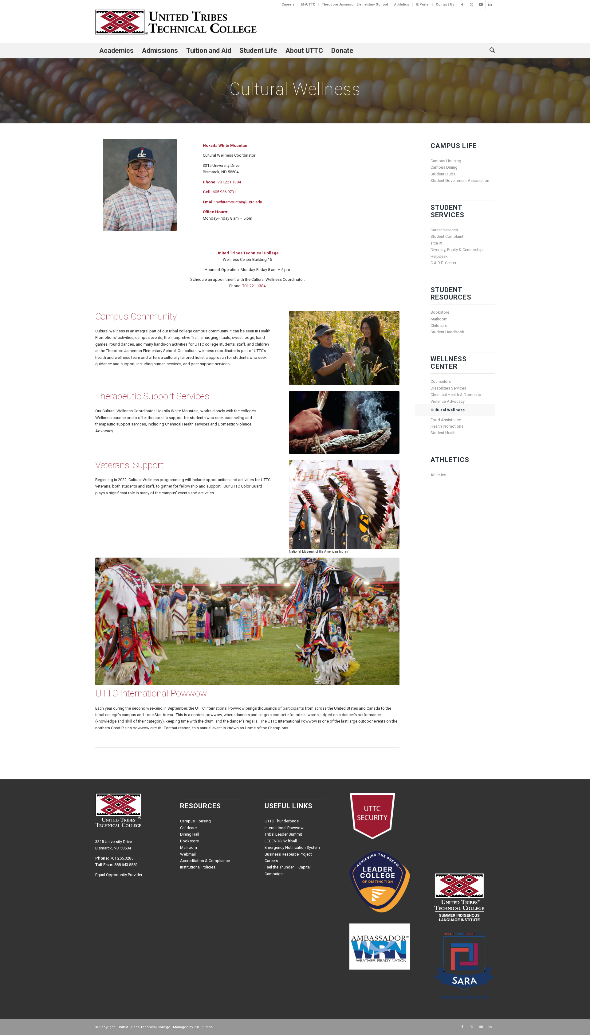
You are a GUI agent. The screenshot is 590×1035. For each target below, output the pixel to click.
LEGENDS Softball (281, 841)
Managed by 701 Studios (193, 1027)
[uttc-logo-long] (176, 23)
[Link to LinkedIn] (490, 4)
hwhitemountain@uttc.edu (239, 202)
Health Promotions (447, 426)
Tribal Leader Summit (283, 834)
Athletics (401, 4)
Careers (288, 4)
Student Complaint (447, 236)
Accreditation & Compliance (205, 860)
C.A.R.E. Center (443, 263)
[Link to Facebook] (462, 4)
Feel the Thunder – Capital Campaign (288, 870)
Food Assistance (446, 420)
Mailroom (439, 319)
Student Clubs (443, 174)
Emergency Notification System (292, 847)
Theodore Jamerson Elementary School (355, 4)
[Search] (490, 50)
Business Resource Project (288, 854)
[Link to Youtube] (480, 4)
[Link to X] (471, 4)
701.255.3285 (121, 858)
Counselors (441, 381)
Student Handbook (447, 332)
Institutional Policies (197, 867)
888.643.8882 (126, 864)
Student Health (444, 432)
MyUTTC (308, 4)
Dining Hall (189, 834)
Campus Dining (444, 167)
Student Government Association (460, 180)
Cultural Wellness (448, 410)
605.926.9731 (224, 192)
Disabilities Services (448, 388)
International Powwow (284, 827)
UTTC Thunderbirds (282, 821)
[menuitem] (288, 4)
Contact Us (445, 4)
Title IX (436, 243)
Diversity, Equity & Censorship (457, 249)
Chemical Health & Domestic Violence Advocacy (456, 397)
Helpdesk (439, 256)
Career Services (444, 230)
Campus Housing (446, 161)
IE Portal (422, 4)
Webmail (188, 854)
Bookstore (440, 312)
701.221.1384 (229, 182)
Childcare (439, 325)
